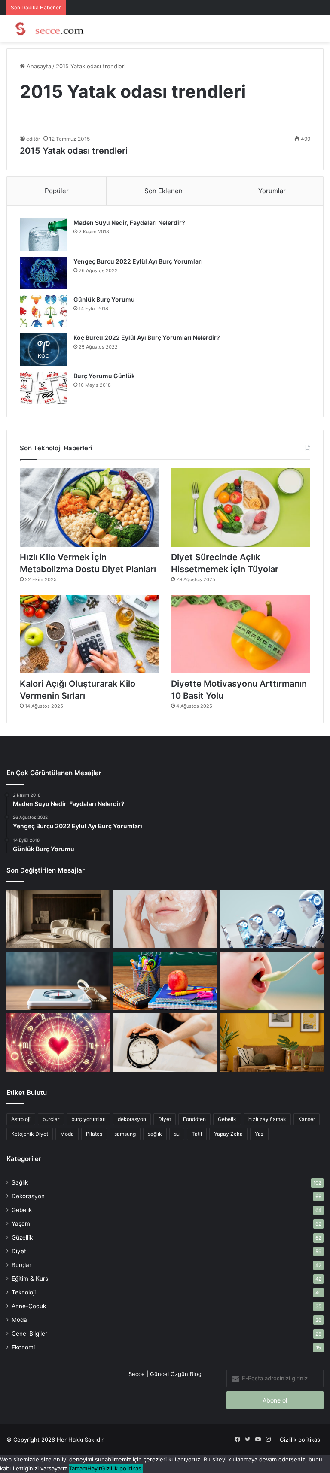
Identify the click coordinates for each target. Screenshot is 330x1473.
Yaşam (21, 1223)
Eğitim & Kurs (30, 1278)
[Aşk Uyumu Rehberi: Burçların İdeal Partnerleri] (58, 1042)
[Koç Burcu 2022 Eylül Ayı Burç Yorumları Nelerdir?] (43, 349)
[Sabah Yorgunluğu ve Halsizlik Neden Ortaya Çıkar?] (165, 1042)
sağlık (155, 1134)
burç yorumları (88, 1119)
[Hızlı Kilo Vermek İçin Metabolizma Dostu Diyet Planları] (89, 507)
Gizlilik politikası (300, 1439)
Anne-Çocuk (29, 1306)
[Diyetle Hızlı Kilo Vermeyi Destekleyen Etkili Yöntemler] (58, 981)
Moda (67, 1134)
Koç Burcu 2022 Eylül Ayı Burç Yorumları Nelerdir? (146, 337)
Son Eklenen (163, 191)
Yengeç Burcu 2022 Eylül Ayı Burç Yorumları (138, 261)
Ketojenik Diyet (29, 1134)
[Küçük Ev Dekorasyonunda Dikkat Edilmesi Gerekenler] (58, 919)
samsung (125, 1134)
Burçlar (21, 1264)
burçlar (51, 1119)
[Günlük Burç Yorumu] (43, 311)
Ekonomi (23, 1347)
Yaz (259, 1134)
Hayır (94, 1468)
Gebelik (227, 1119)
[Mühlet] (47, 28)
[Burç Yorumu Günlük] (43, 388)
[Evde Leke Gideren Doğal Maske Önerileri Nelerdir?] (165, 919)
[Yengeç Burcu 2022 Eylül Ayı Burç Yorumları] (43, 273)
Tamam (78, 1468)
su (177, 1134)
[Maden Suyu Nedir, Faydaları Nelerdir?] (43, 234)
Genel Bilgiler (29, 1333)
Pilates (94, 1134)
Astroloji (21, 1119)
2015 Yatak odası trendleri (74, 150)
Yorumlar (272, 191)
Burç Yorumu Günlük (104, 375)
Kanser (306, 1119)
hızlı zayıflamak (267, 1119)
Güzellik (22, 1237)
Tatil (197, 1134)
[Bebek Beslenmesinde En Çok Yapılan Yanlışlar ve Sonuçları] (272, 981)
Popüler (57, 191)
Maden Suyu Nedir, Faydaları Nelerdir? (129, 222)
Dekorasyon (28, 1196)
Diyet (164, 1119)
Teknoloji (24, 1292)
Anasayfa (38, 66)
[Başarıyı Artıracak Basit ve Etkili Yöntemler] (165, 981)
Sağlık (20, 1182)
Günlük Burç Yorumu (104, 299)
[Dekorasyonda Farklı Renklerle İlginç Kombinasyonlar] (272, 1042)
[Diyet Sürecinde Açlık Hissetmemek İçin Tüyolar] (240, 507)
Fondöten (194, 1119)
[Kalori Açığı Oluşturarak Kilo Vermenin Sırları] (89, 634)
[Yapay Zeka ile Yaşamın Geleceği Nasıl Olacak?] (272, 919)
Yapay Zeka (228, 1134)
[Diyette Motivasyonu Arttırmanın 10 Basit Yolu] (240, 634)
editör (33, 139)
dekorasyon (132, 1119)
